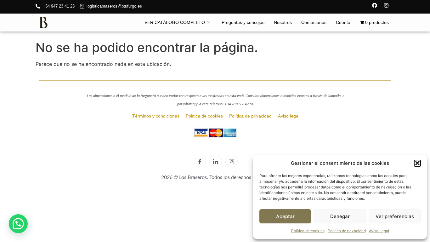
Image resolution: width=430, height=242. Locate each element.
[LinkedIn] (215, 161)
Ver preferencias (395, 216)
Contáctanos (313, 22)
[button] (417, 163)
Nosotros (283, 22)
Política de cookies (308, 230)
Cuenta (343, 22)
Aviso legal (288, 115)
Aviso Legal (379, 230)
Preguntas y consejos (243, 22)
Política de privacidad (347, 230)
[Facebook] (375, 5)
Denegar (340, 216)
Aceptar (285, 216)
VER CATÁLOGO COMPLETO (174, 22)
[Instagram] (386, 5)
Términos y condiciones (156, 115)
